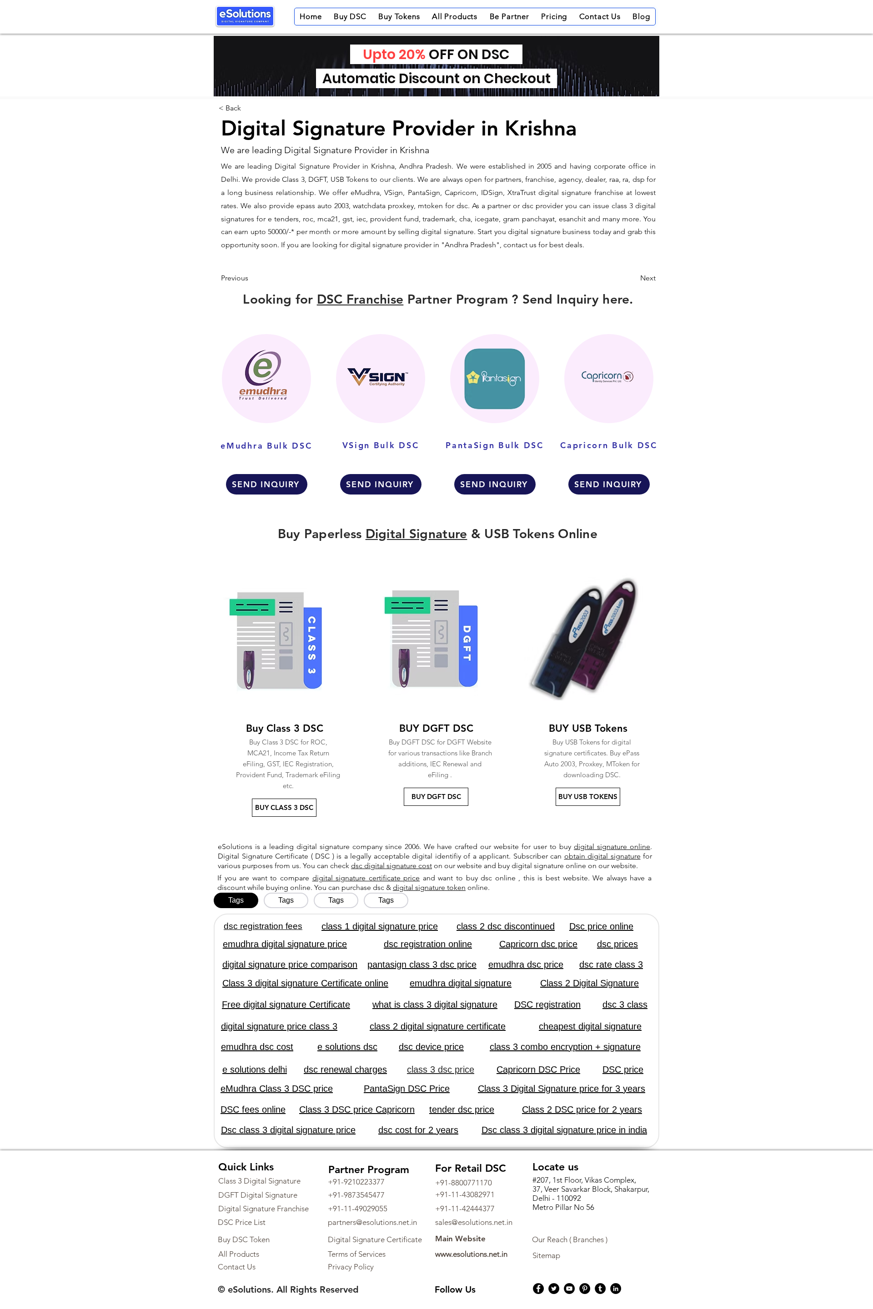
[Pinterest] (584, 1288)
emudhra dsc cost (257, 1047)
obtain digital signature (602, 856)
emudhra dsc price (525, 964)
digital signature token (429, 887)
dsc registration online (428, 944)
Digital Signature (416, 533)
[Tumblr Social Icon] (600, 1288)
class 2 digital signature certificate (438, 1026)
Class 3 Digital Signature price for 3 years (561, 1089)
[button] (350, 16)
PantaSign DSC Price (407, 1089)
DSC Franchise (360, 299)
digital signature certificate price (366, 878)
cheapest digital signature (590, 1026)
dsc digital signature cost (391, 865)
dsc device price (431, 1047)
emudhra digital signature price (285, 944)
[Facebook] (538, 1288)
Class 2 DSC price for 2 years (582, 1109)
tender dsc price (461, 1109)
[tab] (236, 900)
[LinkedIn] (615, 1288)
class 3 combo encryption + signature (565, 1047)
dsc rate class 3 (611, 964)
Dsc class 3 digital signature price (288, 1130)
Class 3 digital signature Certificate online (305, 983)
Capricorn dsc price (538, 944)
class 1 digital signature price (379, 926)
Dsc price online (601, 926)
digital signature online (612, 846)
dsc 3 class (624, 1004)
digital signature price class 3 (279, 1026)
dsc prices (617, 944)
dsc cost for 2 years (418, 1130)
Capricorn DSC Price (538, 1069)
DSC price (622, 1069)
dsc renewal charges (345, 1069)
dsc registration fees (263, 926)
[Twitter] (553, 1288)
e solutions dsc (347, 1047)
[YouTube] (569, 1288)
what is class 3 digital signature (434, 1004)
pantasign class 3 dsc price (422, 964)
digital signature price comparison (289, 964)
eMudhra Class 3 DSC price (277, 1089)
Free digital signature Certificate (286, 1004)
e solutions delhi (254, 1069)
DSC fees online (253, 1109)
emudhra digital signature (461, 983)
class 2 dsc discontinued (506, 926)
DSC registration (547, 1004)
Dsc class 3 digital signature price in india (564, 1130)
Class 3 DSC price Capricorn (357, 1109)
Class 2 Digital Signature (589, 983)
